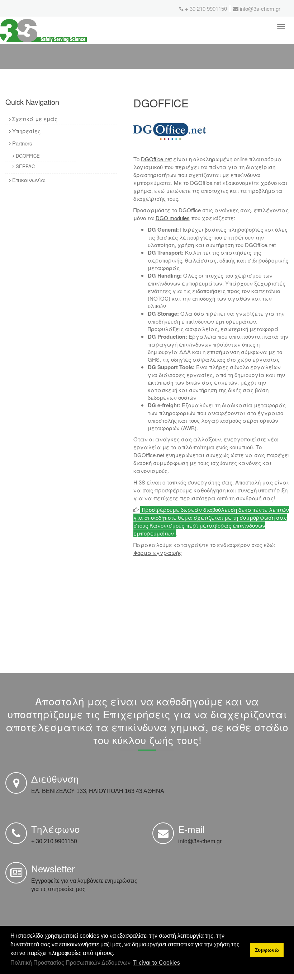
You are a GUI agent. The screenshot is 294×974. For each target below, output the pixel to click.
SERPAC (24, 166)
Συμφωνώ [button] (267, 950)
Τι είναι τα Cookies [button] (156, 963)
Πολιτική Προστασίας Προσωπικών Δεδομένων (70, 963)
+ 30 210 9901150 (206, 8)
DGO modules (173, 218)
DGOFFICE (27, 155)
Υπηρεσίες (26, 131)
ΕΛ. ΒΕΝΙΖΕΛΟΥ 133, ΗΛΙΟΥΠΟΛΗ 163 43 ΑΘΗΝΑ (97, 791)
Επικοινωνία (28, 180)
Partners (21, 143)
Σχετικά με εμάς (34, 118)
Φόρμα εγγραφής (157, 552)
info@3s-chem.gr (259, 8)
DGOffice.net (156, 159)
